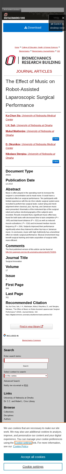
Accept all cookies (33, 457)
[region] (33, 448)
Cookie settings (23, 442)
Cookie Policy (20, 446)
